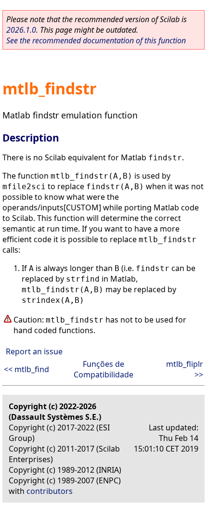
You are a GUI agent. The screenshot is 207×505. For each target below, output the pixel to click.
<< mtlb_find (26, 369)
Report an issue (34, 351)
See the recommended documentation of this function (96, 40)
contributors (49, 491)
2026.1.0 (21, 30)
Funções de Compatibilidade (103, 369)
